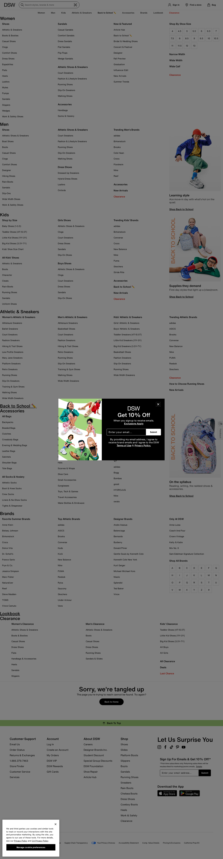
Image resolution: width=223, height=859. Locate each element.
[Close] (158, 404)
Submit (153, 432)
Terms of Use (124, 445)
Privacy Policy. (143, 445)
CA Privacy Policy (40, 840)
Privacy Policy (20, 840)
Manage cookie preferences (31, 847)
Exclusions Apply (134, 423)
